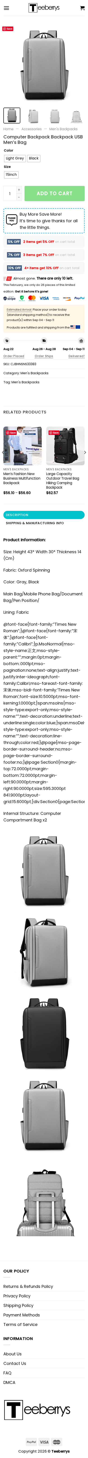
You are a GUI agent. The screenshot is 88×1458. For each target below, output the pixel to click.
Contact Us (14, 1363)
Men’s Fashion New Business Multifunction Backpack (21, 478)
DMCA (9, 1382)
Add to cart (55, 193)
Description (17, 515)
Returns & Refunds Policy (28, 1286)
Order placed (13, 356)
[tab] (44, 515)
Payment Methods (21, 1315)
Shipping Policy (18, 1305)
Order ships (44, 356)
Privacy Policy (16, 1296)
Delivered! (77, 356)
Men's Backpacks (63, 129)
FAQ (7, 1373)
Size (7, 167)
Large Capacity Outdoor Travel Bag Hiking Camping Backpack (62, 481)
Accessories (31, 129)
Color (8, 150)
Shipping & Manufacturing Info (35, 523)
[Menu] (6, 8)
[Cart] (82, 8)
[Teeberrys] (44, 8)
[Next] (77, 63)
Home (8, 129)
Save (9, 28)
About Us (12, 1354)
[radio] (14, 158)
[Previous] (11, 63)
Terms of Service (20, 1324)
